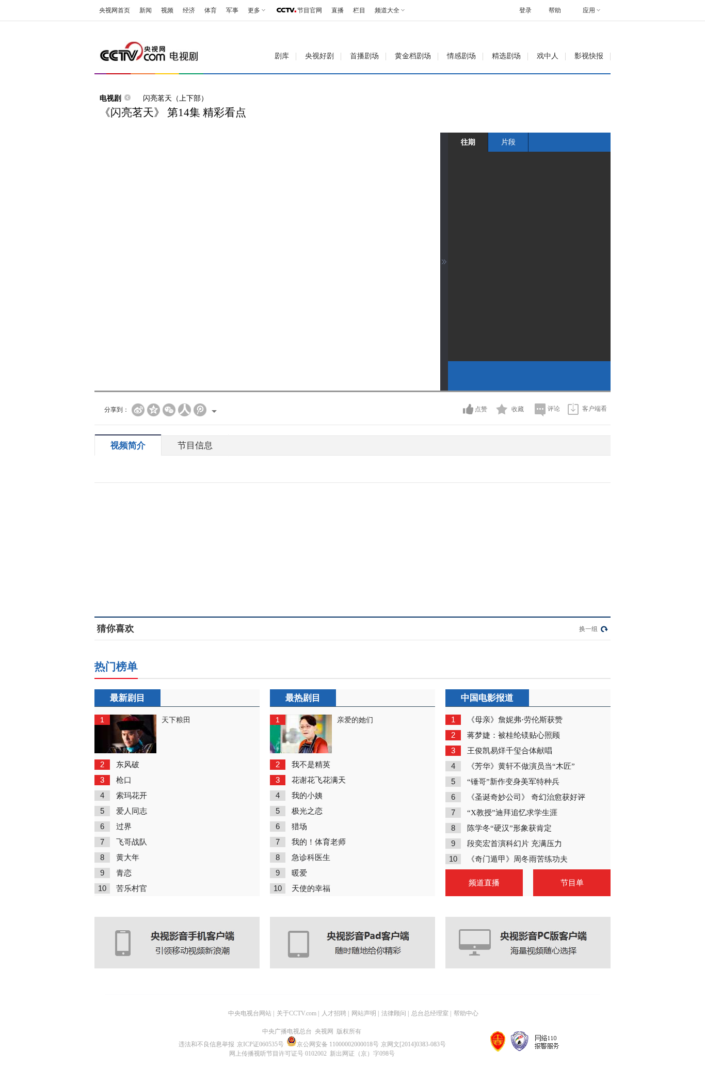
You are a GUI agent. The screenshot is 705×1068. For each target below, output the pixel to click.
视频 (167, 10)
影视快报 (588, 56)
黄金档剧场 (413, 56)
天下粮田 (176, 720)
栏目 (359, 10)
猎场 (299, 826)
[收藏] (502, 409)
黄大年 (127, 857)
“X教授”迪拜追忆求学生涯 (512, 812)
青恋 (124, 873)
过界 (124, 826)
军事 (232, 10)
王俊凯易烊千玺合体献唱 (509, 751)
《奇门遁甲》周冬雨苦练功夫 (517, 859)
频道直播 (484, 883)
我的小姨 (307, 795)
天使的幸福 (311, 888)
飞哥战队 (131, 842)
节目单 (572, 883)
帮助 (555, 10)
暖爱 (299, 873)
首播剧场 (364, 56)
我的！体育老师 (319, 842)
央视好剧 (319, 56)
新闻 (145, 10)
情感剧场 (461, 56)
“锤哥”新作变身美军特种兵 (513, 782)
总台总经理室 (429, 1013)
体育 (210, 10)
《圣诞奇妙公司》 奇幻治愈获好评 (526, 797)
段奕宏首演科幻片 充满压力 (514, 843)
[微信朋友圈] (169, 409)
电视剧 (110, 98)
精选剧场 (506, 56)
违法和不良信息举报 (206, 1044)
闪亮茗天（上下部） (175, 98)
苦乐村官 (131, 888)
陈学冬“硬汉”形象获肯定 (509, 828)
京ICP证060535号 (260, 1044)
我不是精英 (311, 764)
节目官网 (309, 10)
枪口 (124, 780)
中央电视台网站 (249, 1013)
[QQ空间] (153, 409)
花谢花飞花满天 (319, 780)
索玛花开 (131, 795)
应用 (589, 10)
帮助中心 (466, 1013)
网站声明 (363, 1013)
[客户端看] (573, 409)
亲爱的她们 (355, 720)
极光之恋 (307, 811)
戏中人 (547, 56)
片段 (508, 142)
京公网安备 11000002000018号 (338, 1044)
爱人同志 (131, 811)
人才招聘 (334, 1013)
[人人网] (184, 409)
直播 (337, 10)
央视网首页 (114, 10)
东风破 (127, 764)
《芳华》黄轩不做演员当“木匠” (521, 766)
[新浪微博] (138, 409)
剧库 (282, 56)
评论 (554, 408)
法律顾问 (393, 1013)
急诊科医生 (311, 857)
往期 (468, 142)
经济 (189, 10)
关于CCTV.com (296, 1013)
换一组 (588, 629)
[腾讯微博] (200, 409)
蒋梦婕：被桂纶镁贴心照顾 (513, 735)
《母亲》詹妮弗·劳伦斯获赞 (515, 720)
